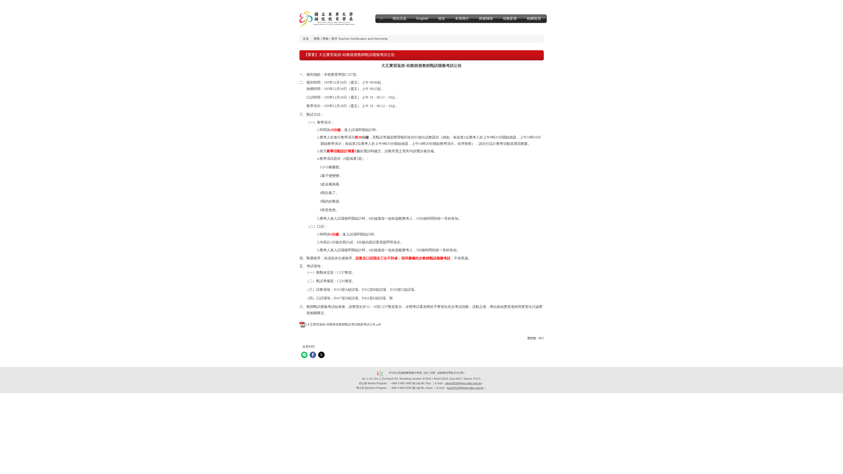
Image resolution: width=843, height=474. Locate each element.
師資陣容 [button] (486, 18)
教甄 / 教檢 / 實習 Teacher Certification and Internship (351, 38)
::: (381, 18)
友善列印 (309, 346)
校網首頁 (534, 18)
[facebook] (313, 355)
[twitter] (322, 355)
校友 (441, 18)
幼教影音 (510, 18)
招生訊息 (400, 18)
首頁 (306, 38)
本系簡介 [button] (462, 18)
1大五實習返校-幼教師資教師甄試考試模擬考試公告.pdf (343, 324)
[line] (305, 355)
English (422, 18)
